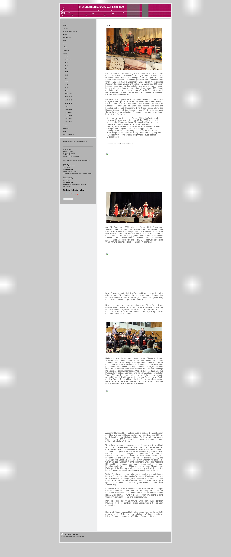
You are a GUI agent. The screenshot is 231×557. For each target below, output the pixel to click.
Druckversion (68, 534)
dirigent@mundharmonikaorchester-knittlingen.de (77, 173)
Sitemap (75, 534)
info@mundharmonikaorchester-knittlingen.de (76, 160)
